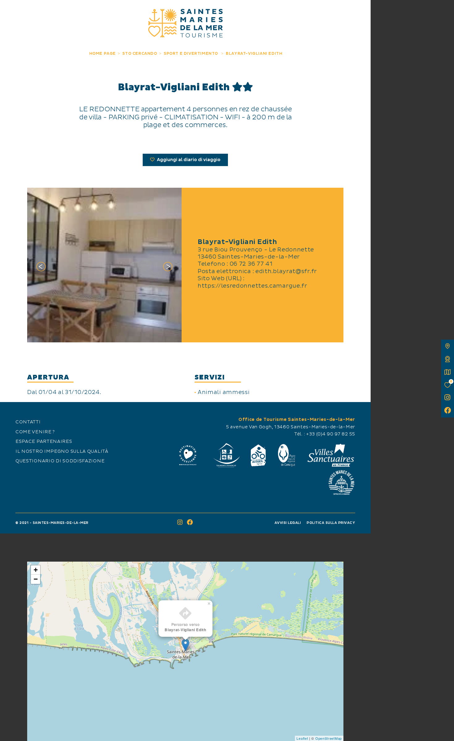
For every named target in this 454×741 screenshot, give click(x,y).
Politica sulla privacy (331, 523)
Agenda (318, 11)
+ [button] (36, 570)
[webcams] (447, 359)
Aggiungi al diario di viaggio (188, 160)
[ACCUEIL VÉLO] (258, 455)
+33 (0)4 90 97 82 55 (330, 434)
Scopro (52, 11)
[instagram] (447, 398)
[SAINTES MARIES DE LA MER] (185, 23)
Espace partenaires (43, 441)
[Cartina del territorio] (447, 346)
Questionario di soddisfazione (59, 461)
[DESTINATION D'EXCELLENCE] (187, 455)
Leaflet (302, 738)
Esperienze (109, 11)
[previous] (41, 268)
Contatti (28, 422)
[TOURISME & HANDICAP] (226, 455)
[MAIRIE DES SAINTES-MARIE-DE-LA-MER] (341, 482)
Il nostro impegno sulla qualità (61, 451)
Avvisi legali (288, 523)
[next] (167, 268)
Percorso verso (185, 627)
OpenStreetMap (328, 738)
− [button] (36, 579)
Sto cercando (260, 11)
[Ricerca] (359, 11)
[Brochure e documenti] (447, 372)
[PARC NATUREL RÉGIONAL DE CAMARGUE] (286, 455)
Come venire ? (35, 432)
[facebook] (447, 411)
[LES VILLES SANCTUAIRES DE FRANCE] (330, 455)
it (11, 11)
